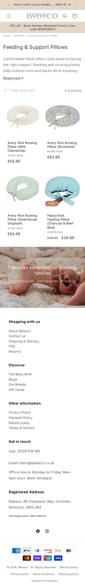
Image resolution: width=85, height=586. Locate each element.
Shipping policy (68, 574)
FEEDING (19, 35)
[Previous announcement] (8, 5)
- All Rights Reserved (42, 567)
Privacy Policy (20, 412)
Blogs (13, 379)
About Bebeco (20, 331)
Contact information (45, 580)
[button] (9, 16)
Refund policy (19, 423)
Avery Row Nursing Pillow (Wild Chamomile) (22, 146)
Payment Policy (20, 417)
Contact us (17, 336)
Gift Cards (16, 389)
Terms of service (43, 574)
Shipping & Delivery (24, 341)
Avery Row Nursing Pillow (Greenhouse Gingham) (22, 219)
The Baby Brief (20, 374)
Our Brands (17, 384)
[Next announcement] (77, 5)
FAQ (12, 346)
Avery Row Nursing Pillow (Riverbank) (62, 144)
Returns (14, 351)
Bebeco (23, 567)
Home (6, 35)
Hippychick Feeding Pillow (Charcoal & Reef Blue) (60, 221)
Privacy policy (19, 574)
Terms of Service (22, 428)
